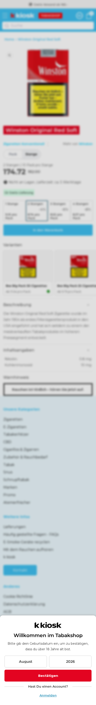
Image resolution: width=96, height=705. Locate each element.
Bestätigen (48, 676)
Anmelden (48, 695)
